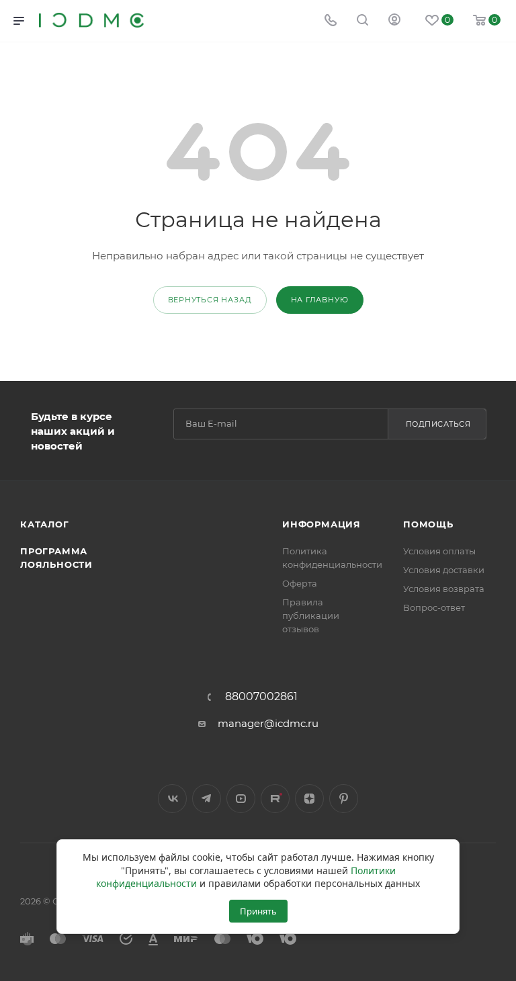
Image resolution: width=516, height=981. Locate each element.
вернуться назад (210, 299)
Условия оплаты (439, 551)
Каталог (44, 524)
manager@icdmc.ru (268, 723)
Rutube (275, 798)
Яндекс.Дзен (309, 798)
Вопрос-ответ (434, 607)
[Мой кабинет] (394, 21)
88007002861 (261, 696)
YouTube (240, 798)
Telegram (206, 798)
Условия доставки (443, 569)
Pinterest (343, 798)
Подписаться (438, 424)
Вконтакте (172, 798)
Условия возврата (443, 588)
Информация (321, 524)
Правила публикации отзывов (310, 615)
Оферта (299, 583)
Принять (258, 911)
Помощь (428, 524)
